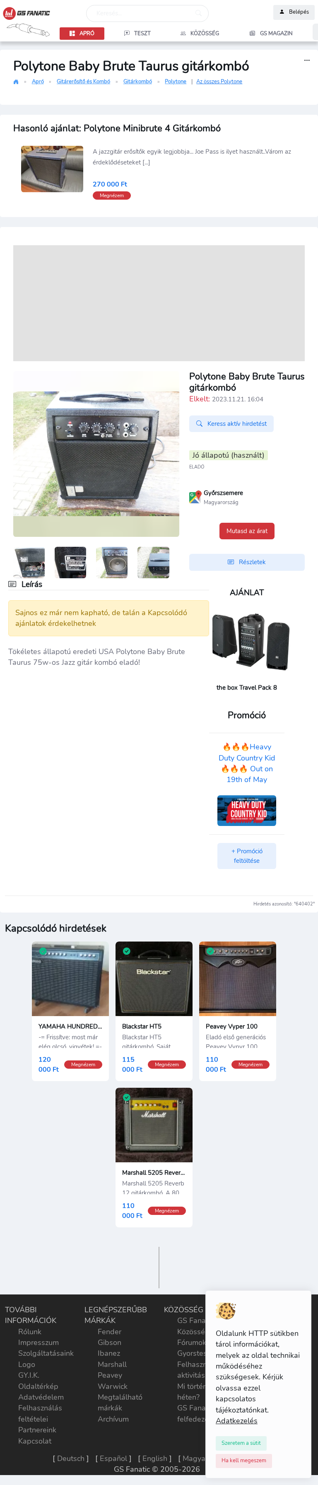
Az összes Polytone (219, 81)
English (154, 1458)
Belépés (299, 12)
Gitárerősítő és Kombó (83, 81)
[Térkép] (195, 496)
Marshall (112, 1364)
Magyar (195, 1458)
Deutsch (70, 1458)
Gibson (109, 1342)
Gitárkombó (137, 81)
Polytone (175, 81)
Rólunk (29, 1332)
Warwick (113, 1386)
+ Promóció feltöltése (247, 856)
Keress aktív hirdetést (236, 424)
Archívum (113, 1419)
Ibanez (109, 1353)
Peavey (110, 1375)
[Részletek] (307, 61)
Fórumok (191, 1342)
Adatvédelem (41, 1397)
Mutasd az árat (246, 531)
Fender (109, 1332)
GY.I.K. (28, 1375)
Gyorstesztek (199, 1353)
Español (113, 1458)
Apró (38, 81)
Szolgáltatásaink (46, 1353)
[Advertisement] (159, 303)
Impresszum (38, 1342)
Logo (26, 1364)
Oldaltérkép (38, 1386)
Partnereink (37, 1430)
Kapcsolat (34, 1441)
